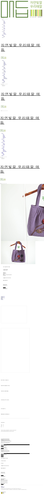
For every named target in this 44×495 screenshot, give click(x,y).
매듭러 (3, 35)
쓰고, (2, 24)
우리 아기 (5, 64)
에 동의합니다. (5, 442)
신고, (2, 29)
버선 (4, 74)
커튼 (3, 149)
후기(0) (2, 298)
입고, (3, 60)
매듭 (3, 79)
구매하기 (2, 456)
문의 (3, 154)
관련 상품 (2, 299)
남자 (4, 23)
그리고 (3, 31)
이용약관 (2, 486)
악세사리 (5, 33)
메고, (3, 69)
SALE (2, 37)
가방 (4, 27)
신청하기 (2, 484)
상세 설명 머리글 (3, 296)
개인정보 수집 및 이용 (4, 442)
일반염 (4, 22)
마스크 (4, 26)
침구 (4, 32)
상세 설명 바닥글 (3, 297)
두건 (4, 25)
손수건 (4, 28)
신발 (4, 30)
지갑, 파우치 (5, 34)
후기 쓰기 (2, 448)
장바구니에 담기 (3, 476)
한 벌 (4, 21)
